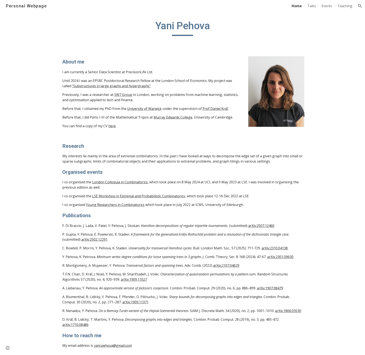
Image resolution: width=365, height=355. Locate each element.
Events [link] (326, 6)
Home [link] (297, 6)
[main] (182, 28)
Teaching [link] (345, 6)
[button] (360, 6)
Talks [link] (311, 6)
